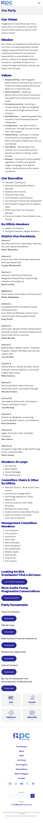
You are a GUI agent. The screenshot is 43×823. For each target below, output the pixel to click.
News (21, 751)
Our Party (21, 760)
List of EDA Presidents (14, 582)
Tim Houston (21, 746)
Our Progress (21, 765)
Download (9, 618)
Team (21, 756)
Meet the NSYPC (11, 598)
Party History (21, 769)
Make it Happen (21, 774)
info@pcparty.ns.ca (21, 804)
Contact (21, 778)
